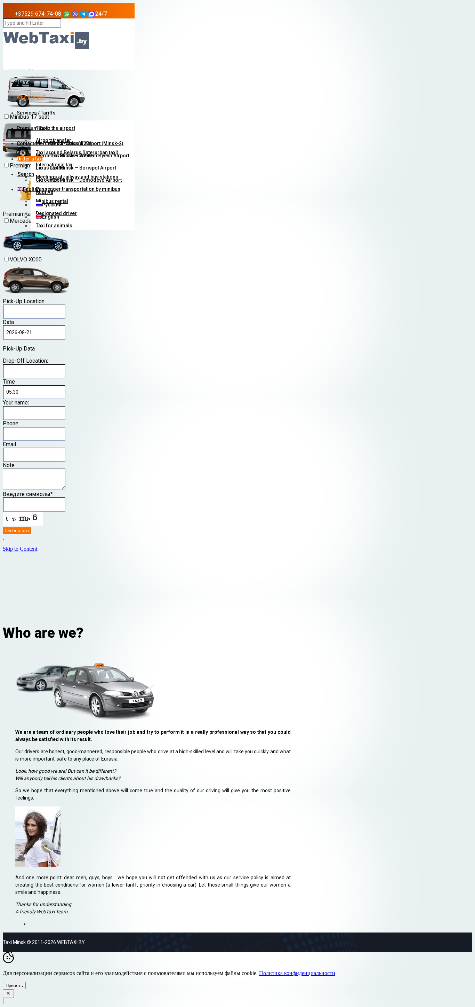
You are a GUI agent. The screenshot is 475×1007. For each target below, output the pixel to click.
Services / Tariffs (36, 113)
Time (9, 381)
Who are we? (31, 97)
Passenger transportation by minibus (78, 189)
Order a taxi (30, 159)
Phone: (11, 423)
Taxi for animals (54, 225)
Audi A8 (44, 192)
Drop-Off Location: (25, 360)
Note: (9, 465)
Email (9, 444)
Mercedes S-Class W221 (64, 143)
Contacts (27, 143)
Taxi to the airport (55, 128)
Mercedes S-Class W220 (64, 155)
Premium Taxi (32, 128)
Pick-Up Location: (24, 301)
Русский (52, 204)
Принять (14, 985)
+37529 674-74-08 (38, 13)
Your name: (16, 402)
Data (8, 322)
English (50, 217)
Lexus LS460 (50, 168)
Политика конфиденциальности (297, 973)
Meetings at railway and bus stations (77, 177)
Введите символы (28, 494)
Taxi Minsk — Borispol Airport (83, 168)
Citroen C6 (47, 180)
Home (24, 82)
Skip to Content (20, 549)
